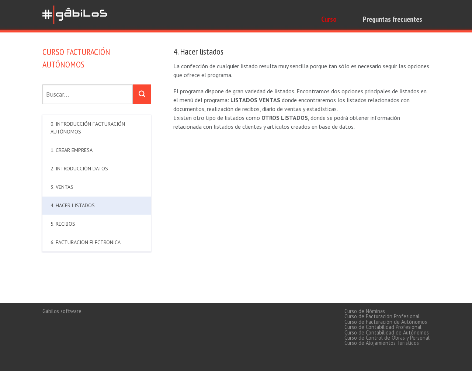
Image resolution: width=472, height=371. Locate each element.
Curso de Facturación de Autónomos (385, 321)
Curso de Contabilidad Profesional (382, 326)
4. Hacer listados (73, 205)
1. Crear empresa (72, 150)
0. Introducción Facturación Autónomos (88, 128)
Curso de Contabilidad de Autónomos (386, 332)
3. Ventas (62, 187)
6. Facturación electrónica (86, 242)
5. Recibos (63, 224)
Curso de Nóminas (364, 311)
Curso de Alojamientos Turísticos (381, 342)
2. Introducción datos (79, 168)
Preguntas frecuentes (392, 19)
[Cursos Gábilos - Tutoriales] (75, 14)
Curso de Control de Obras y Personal (387, 337)
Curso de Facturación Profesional (382, 316)
